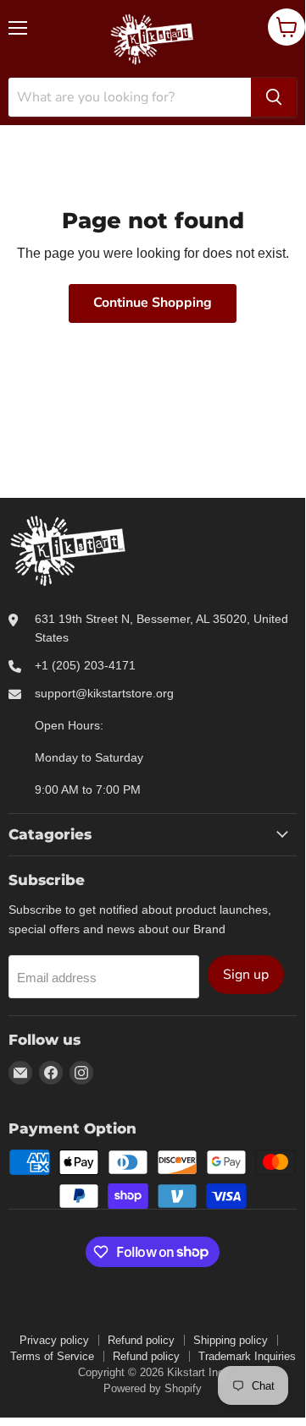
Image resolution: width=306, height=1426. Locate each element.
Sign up (246, 974)
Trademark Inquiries (247, 1356)
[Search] (274, 97)
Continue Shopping (152, 302)
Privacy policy (54, 1340)
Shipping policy (230, 1340)
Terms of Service (52, 1356)
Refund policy (141, 1340)
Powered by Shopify (152, 1388)
